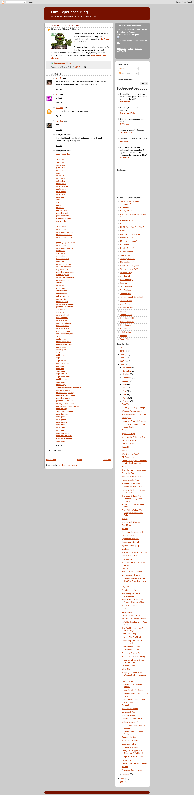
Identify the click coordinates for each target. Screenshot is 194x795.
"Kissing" (123, 231)
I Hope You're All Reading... (133, 757)
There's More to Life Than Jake (134, 552)
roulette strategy (62, 296)
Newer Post (51, 460)
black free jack (62, 318)
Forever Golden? (128, 444)
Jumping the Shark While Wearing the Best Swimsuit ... (134, 675)
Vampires (123, 336)
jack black (60, 312)
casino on (60, 160)
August (125, 381)
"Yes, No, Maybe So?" (129, 269)
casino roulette (62, 302)
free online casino (63, 398)
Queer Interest (125, 325)
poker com (60, 197)
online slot (60, 208)
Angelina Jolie (125, 276)
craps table (60, 371)
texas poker (60, 441)
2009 (122, 355)
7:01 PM (59, 116)
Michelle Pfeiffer (126, 308)
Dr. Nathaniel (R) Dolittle (132, 575)
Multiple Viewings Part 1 (132, 722)
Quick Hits (126, 447)
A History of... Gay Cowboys (133, 408)
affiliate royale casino (64, 344)
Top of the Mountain (130, 741)
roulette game (61, 291)
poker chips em (62, 186)
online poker (61, 176)
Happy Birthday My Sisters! (133, 690)
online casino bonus (64, 235)
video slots (60, 202)
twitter (130, 49)
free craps (60, 366)
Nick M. (59, 78)
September (127, 378)
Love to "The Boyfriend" (131, 637)
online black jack (62, 315)
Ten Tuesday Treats (130, 709)
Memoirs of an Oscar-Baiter (133, 477)
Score (124, 430)
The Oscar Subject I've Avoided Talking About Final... (132, 498)
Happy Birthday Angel (131, 480)
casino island (61, 157)
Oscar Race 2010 (127, 318)
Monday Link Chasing (131, 522)
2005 (122, 779)
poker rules (60, 425)
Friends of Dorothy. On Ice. (133, 653)
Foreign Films (125, 294)
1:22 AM (59, 130)
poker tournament (63, 433)
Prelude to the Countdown (132, 572)
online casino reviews (64, 237)
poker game (60, 417)
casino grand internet (64, 411)
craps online (61, 361)
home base (121, 49)
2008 (122, 358)
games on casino (63, 154)
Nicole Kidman (126, 315)
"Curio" (122, 224)
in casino (59, 353)
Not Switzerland (128, 715)
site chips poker (62, 275)
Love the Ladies (128, 666)
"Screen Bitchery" (127, 252)
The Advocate (126, 133)
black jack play (62, 320)
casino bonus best (63, 342)
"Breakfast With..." (127, 220)
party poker (60, 181)
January (126, 774)
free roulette (60, 288)
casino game (61, 350)
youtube (138, 49)
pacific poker (61, 189)
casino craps (61, 385)
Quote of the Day (129, 737)
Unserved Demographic (131, 646)
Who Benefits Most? (130, 454)
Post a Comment (56, 451)
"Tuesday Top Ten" (127, 259)
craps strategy (61, 374)
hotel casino (61, 339)
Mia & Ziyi (126, 669)
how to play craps (63, 363)
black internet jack (63, 323)
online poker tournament (65, 277)
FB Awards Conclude (130, 650)
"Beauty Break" (126, 211)
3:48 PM (59, 446)
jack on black (61, 310)
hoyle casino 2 (62, 170)
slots (58, 200)
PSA (124, 467)
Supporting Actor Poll (130, 542)
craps (58, 358)
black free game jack (64, 334)
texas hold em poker (64, 436)
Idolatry (125, 451)
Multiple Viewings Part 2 (132, 719)
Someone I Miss (128, 712)
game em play (61, 409)
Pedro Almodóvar (127, 322)
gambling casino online (65, 401)
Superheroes (125, 329)
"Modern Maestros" (127, 238)
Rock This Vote (128, 681)
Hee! (124, 609)
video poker (60, 253)
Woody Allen (125, 339)
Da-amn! (125, 705)
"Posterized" (125, 245)
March (125, 398)
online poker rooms (63, 267)
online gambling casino (65, 404)
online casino (61, 229)
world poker (60, 256)
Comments (125, 73)
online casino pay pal (64, 248)
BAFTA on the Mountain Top (133, 532)
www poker (60, 261)
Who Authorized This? (131, 483)
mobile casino (61, 355)
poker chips (60, 194)
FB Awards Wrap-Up (130, 747)
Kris (57, 94)
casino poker (61, 162)
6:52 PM (59, 90)
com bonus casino (63, 240)
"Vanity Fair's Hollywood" (130, 266)
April (124, 395)
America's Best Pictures (132, 770)
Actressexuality (126, 273)
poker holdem (61, 422)
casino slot (60, 205)
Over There (126, 404)
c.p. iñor (59, 121)
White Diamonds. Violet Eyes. (134, 414)
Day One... (126, 587)
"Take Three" (125, 255)
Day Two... (126, 568)
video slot (60, 224)
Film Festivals (125, 290)
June (124, 388)
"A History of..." (126, 207)
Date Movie (126, 525)
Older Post (107, 460)
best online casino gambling (67, 406)
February (126, 401)
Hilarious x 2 (127, 559)
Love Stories (127, 612)
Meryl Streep (125, 304)
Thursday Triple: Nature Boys (134, 470)
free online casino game (65, 395)
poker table (60, 428)
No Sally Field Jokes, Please (134, 619)
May (124, 391)
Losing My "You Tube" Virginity (134, 421)
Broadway (124, 283)
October (126, 374)
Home (79, 460)
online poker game (63, 264)
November (126, 371)
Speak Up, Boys (128, 434)
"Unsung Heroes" (127, 262)
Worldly (125, 519)
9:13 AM (59, 146)
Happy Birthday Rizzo (131, 615)
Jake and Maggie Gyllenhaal (131, 297)
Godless (125, 549)
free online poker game (65, 272)
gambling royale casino (65, 243)
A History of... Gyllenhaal (132, 590)
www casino (60, 251)
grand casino (61, 168)
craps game (60, 382)
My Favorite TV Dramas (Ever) (134, 437)
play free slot (61, 221)
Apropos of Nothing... (130, 539)
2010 (122, 351)
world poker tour (62, 259)
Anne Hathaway (126, 280)
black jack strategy (63, 331)
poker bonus (61, 192)
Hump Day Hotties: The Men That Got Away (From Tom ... (134, 580)
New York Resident (129, 440)
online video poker (63, 280)
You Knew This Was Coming (133, 657)
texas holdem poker (64, 438)
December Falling (129, 744)
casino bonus (61, 347)
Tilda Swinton (125, 332)
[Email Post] (84, 67)
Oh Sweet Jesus (128, 457)
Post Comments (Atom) (67, 465)
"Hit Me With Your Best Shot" (132, 227)
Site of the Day (128, 473)
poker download (62, 414)
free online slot (62, 213)
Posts (123, 69)
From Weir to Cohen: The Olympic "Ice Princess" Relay (132, 512)
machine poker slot (63, 219)
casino (58, 337)
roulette (59, 283)
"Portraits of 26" (128, 536)
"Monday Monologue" (128, 241)
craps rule (60, 369)
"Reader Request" (127, 248)
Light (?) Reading (129, 634)
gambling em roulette (64, 307)
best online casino (63, 390)
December (126, 368)
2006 (122, 365)
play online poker (63, 270)
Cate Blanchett (126, 287)
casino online (61, 227)
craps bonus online (63, 377)
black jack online (62, 326)
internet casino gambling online (68, 387)
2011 (122, 348)
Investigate (126, 418)
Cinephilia (124, 157)
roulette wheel (61, 294)
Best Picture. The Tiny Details (134, 763)
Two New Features (129, 605)
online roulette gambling (65, 304)
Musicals (123, 311)
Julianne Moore (126, 301)
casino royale (61, 165)
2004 (122, 782)
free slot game (61, 210)
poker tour (60, 430)
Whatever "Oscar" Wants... (66, 29)
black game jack (62, 328)
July (124, 384)
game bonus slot (62, 216)
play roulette (61, 299)
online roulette (61, 286)
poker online (61, 178)
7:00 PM (59, 103)
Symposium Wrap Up (130, 546)
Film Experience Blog (69, 12)
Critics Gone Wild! (129, 556)
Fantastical (126, 760)
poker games (61, 420)
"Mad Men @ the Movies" (130, 234)
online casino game (64, 245)
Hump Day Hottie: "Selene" (133, 487)
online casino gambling (65, 232)
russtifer (59, 108)
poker (58, 173)
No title (125, 529)
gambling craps (62, 379)
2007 (122, 361)
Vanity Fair (125, 102)
